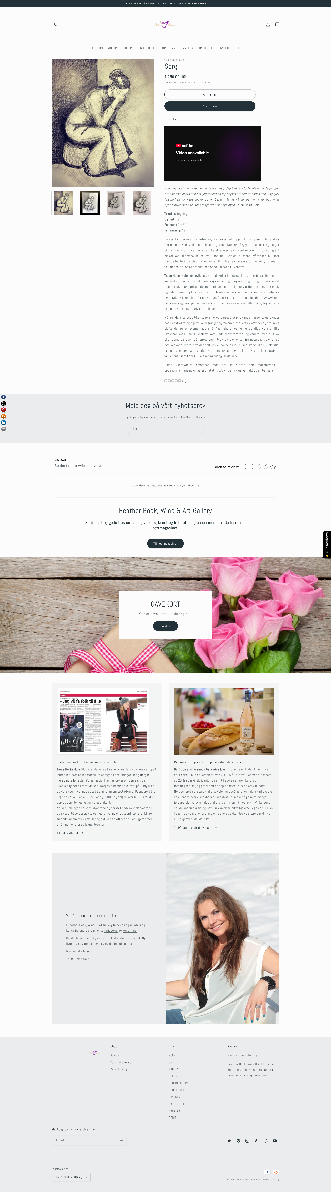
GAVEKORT (175, 1097)
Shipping (182, 82)
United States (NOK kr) (69, 1177)
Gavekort (165, 626)
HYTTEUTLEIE (177, 1104)
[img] (172, 381)
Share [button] (172, 119)
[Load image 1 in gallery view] (64, 203)
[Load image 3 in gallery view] (116, 203)
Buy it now (210, 106)
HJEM (172, 1055)
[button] (56, 24)
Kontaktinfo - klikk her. (243, 1055)
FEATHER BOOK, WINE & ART (248, 1179)
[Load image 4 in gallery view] (142, 203)
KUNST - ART (176, 1090)
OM (171, 1062)
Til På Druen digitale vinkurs (193, 827)
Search (114, 1055)
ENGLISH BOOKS (179, 1083)
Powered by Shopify (270, 1179)
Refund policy (118, 1069)
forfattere (111, 930)
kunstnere (130, 930)
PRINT (172, 1117)
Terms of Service (120, 1062)
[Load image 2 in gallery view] (90, 203)
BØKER (173, 1076)
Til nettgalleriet (67, 833)
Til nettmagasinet (165, 543)
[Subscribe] (198, 429)
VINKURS (174, 1069)
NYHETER (174, 1111)
